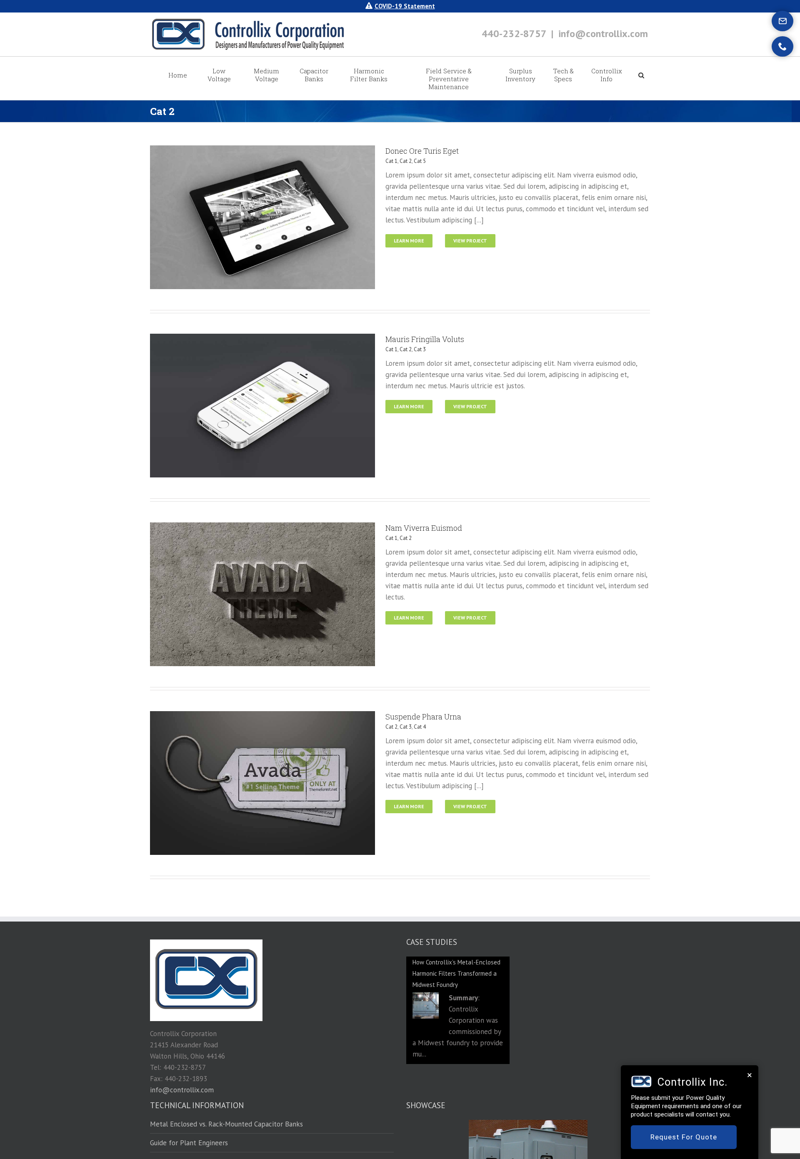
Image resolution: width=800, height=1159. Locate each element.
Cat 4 (420, 726)
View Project (470, 240)
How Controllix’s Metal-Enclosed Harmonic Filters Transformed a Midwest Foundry (456, 973)
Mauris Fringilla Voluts (424, 339)
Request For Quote (683, 1137)
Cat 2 (406, 161)
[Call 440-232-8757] (782, 46)
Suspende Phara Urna (423, 717)
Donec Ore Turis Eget (422, 151)
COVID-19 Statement (405, 6)
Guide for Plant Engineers (189, 1142)
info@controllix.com (603, 33)
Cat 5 (420, 161)
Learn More (409, 240)
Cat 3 (420, 349)
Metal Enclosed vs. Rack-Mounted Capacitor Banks (226, 1124)
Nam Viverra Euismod (423, 528)
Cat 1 (391, 161)
